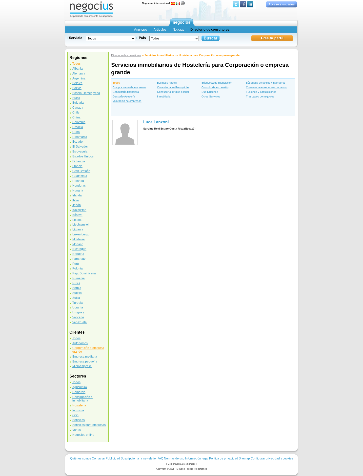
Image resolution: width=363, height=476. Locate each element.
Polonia (77, 268)
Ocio (75, 415)
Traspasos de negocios (260, 96)
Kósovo (77, 215)
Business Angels (167, 82)
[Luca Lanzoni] (125, 132)
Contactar (98, 458)
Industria (78, 410)
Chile (76, 112)
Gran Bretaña (81, 171)
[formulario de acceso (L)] (281, 4)
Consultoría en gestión (215, 87)
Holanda (78, 181)
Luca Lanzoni (156, 122)
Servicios (78, 420)
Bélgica (77, 83)
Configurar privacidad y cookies (272, 458)
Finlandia (78, 161)
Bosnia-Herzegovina (86, 93)
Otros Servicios (211, 96)
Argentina (78, 78)
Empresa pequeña (84, 361)
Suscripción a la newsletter (139, 458)
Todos (116, 82)
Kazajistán (79, 210)
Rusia (76, 283)
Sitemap (244, 458)
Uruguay (78, 312)
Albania (77, 68)
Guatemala (79, 176)
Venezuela (79, 322)
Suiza (76, 298)
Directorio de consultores (126, 55)
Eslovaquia (79, 151)
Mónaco (77, 244)
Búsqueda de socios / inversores (265, 82)
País (142, 38)
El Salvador (80, 146)
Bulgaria (78, 102)
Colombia (78, 122)
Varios (76, 430)
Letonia (77, 220)
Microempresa (82, 366)
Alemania (78, 73)
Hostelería (79, 405)
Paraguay (78, 259)
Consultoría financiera (126, 91)
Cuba (76, 132)
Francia (77, 166)
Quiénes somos (80, 458)
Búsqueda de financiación (217, 82)
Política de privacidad (223, 458)
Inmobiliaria (163, 96)
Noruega (78, 254)
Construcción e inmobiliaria (82, 398)
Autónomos (80, 343)
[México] (178, 3)
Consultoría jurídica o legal (173, 91)
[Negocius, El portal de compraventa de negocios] (91, 9)
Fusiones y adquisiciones (261, 91)
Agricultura (79, 387)
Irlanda (77, 195)
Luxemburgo (80, 234)
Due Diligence (210, 91)
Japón (76, 205)
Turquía (77, 303)
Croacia (77, 127)
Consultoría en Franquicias (173, 87)
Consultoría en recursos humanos (266, 87)
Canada (77, 107)
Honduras (79, 185)
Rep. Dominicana (84, 273)
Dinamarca (79, 137)
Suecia (77, 293)
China (76, 117)
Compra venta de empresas (129, 87)
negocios (181, 22)
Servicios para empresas (89, 425)
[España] (173, 3)
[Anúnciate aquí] (272, 38)
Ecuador (78, 141)
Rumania (78, 278)
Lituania (77, 229)
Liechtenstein (81, 224)
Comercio (78, 392)
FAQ (160, 458)
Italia (75, 200)
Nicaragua (79, 249)
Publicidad (113, 458)
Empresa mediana (84, 356)
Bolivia (76, 88)
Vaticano (78, 317)
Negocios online (83, 435)
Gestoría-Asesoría (124, 96)
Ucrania (77, 307)
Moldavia (78, 239)
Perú (75, 264)
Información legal (196, 458)
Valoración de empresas (127, 100)
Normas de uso (174, 458)
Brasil (76, 98)
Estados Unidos (83, 156)
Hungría (77, 190)
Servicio (75, 38)
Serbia (76, 288)
